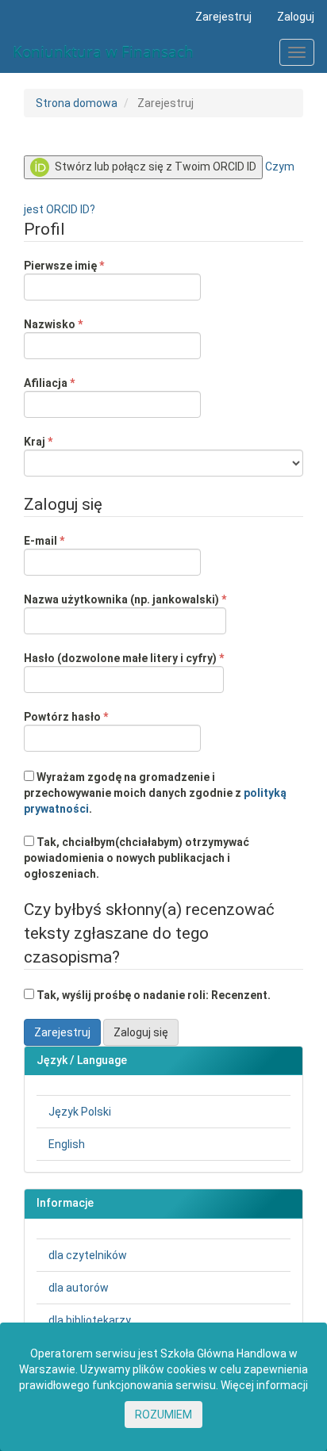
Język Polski (79, 1111)
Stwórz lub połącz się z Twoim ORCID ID (154, 166)
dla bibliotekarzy (89, 1320)
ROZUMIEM (163, 1414)
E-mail (72, 540)
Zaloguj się (140, 1032)
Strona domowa (76, 103)
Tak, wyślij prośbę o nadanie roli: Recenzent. (152, 995)
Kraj (66, 441)
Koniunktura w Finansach (103, 52)
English (66, 1144)
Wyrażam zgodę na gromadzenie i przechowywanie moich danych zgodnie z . (155, 793)
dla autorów (78, 1287)
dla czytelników (87, 1255)
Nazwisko (81, 324)
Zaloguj (295, 16)
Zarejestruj (223, 16)
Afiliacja (77, 382)
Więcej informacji (264, 1385)
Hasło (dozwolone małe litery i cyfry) (124, 657)
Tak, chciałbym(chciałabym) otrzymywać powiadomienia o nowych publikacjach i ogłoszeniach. (136, 858)
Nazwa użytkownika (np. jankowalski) (125, 599)
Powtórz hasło (94, 716)
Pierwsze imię (92, 265)
